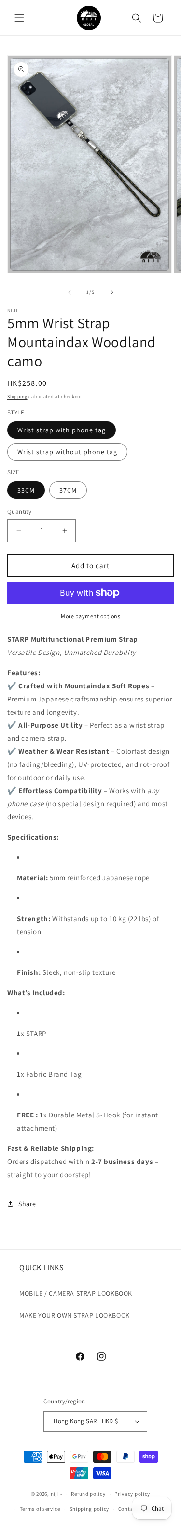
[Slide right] (112, 292)
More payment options (90, 616)
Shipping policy (90, 1508)
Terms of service (40, 1508)
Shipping (17, 396)
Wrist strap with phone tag (61, 430)
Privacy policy (132, 1493)
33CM (26, 490)
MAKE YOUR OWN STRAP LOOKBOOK (74, 1315)
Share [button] (27, 1203)
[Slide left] (69, 292)
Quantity (19, 512)
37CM (68, 490)
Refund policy (88, 1493)
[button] (19, 18)
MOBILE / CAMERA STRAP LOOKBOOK (75, 1293)
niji (55, 1493)
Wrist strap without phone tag (67, 451)
